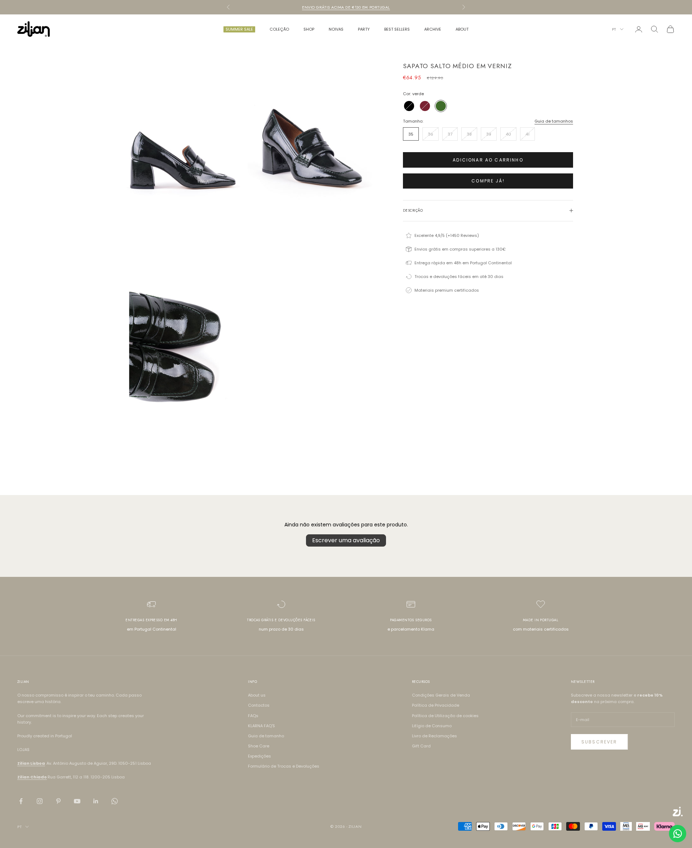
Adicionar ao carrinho (488, 160)
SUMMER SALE (239, 29)
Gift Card (421, 746)
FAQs (253, 716)
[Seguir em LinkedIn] (95, 801)
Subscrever (599, 742)
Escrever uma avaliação (346, 540)
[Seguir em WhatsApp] (114, 801)
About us (257, 695)
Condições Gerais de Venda (441, 695)
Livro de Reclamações (434, 736)
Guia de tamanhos (553, 121)
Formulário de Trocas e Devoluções (283, 766)
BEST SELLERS (397, 29)
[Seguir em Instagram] (39, 801)
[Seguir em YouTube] (77, 801)
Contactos (259, 705)
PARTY (364, 29)
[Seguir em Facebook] (21, 801)
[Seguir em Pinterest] (58, 801)
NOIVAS (336, 29)
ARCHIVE (432, 29)
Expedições (259, 756)
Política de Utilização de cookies (445, 716)
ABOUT (462, 29)
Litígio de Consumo (432, 726)
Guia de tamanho (266, 736)
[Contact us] (677, 833)
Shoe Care (258, 746)
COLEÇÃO (279, 29)
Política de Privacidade (435, 705)
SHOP (308, 29)
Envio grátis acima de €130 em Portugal (346, 7)
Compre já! (488, 181)
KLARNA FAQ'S (261, 726)
